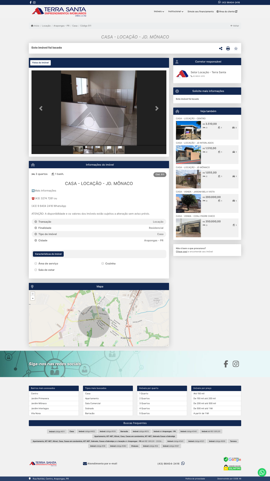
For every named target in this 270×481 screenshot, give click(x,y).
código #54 (150, 446)
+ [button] (33, 294)
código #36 (97, 446)
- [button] (33, 298)
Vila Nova (36, 413)
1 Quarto (143, 393)
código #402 (87, 431)
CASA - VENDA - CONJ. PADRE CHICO (195, 216)
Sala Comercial (93, 403)
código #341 (175, 441)
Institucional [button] (174, 11)
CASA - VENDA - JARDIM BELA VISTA (195, 191)
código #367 (171, 446)
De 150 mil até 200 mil (205, 398)
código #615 (141, 431)
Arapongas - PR (61, 25)
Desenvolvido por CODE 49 (229, 478)
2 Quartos (144, 398)
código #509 (217, 441)
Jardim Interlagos (40, 408)
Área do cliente (227, 11)
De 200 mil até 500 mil (205, 403)
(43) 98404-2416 (231, 2)
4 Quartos (144, 408)
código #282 (118, 446)
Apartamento (92, 398)
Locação (46, 25)
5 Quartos (144, 413)
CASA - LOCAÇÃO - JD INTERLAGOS (195, 143)
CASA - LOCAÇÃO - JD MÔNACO (193, 167)
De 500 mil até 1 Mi (203, 408)
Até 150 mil (199, 393)
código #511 (57, 431)
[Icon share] (30, 2)
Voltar (235, 25)
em (165, 431)
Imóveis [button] (158, 11)
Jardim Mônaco (39, 403)
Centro (34, 393)
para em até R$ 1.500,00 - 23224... (98, 441)
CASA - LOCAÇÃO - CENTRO (191, 118)
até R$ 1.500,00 (211, 431)
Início (36, 25)
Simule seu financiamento (201, 11)
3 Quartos (144, 403)
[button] (42, 108)
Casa (74, 25)
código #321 (196, 441)
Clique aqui (181, 251)
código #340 (189, 431)
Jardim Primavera (40, 398)
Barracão (89, 413)
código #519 (108, 431)
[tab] (40, 62)
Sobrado (89, 408)
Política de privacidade (195, 478)
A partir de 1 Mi (201, 413)
